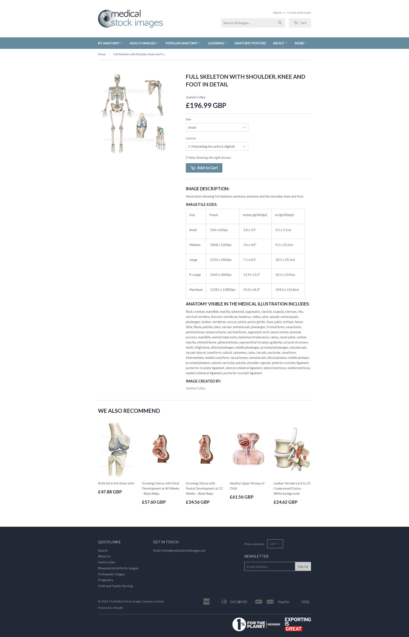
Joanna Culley (195, 388)
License (191, 138)
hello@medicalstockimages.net (184, 550)
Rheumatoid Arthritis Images (118, 568)
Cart (303, 23)
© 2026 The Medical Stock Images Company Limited (131, 601)
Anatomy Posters (250, 43)
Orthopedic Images (111, 574)
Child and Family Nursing (115, 586)
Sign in (277, 12)
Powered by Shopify (110, 607)
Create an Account (299, 12)
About (279, 43)
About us (104, 556)
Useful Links (106, 562)
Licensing (216, 43)
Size (188, 119)
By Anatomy (109, 43)
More (299, 43)
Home (101, 54)
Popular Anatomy (182, 43)
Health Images (143, 43)
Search (103, 550)
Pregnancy (105, 580)
